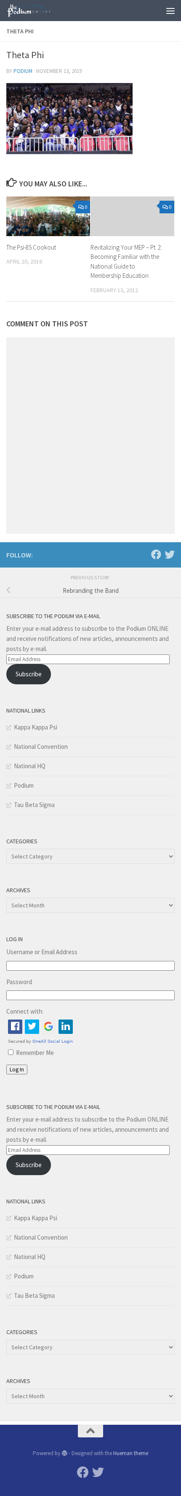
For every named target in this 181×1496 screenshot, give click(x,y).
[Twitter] (170, 554)
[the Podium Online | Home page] (37, 10)
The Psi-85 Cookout (31, 247)
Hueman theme (130, 1453)
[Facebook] (156, 554)
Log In (17, 1069)
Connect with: (24, 1011)
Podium (22, 71)
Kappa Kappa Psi (35, 727)
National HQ (29, 766)
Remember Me (35, 1053)
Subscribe (29, 674)
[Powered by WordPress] (64, 1453)
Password (19, 982)
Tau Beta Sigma (34, 805)
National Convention (41, 747)
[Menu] (170, 10)
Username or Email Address (41, 952)
